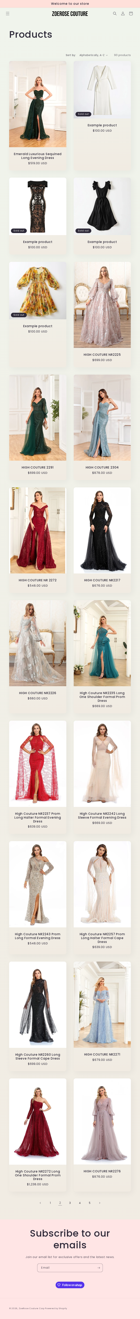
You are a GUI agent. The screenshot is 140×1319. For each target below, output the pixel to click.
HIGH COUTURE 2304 (102, 467)
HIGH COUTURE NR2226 (37, 693)
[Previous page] (40, 1203)
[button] (8, 14)
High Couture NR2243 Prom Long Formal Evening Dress (38, 936)
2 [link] (60, 1203)
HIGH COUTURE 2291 (38, 467)
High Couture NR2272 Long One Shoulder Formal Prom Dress (38, 1175)
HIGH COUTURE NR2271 (102, 1055)
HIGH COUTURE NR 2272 (38, 580)
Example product (102, 125)
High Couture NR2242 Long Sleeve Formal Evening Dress (102, 816)
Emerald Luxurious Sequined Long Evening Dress (38, 156)
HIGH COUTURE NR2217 (102, 580)
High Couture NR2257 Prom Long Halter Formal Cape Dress (102, 938)
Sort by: (71, 55)
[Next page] (100, 1203)
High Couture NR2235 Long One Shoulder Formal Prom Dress (102, 697)
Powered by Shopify (56, 1308)
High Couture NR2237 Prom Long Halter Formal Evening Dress (37, 817)
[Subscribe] (99, 1268)
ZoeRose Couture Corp (31, 1308)
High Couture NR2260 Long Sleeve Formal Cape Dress (37, 1056)
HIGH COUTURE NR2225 (102, 355)
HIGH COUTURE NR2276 (102, 1171)
